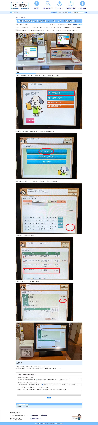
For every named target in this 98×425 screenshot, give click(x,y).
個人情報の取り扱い (36, 418)
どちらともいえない (41, 379)
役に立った (21, 379)
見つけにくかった (71, 384)
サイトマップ (35, 415)
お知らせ (23, 17)
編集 (27, 404)
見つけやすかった (23, 384)
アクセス (15, 12)
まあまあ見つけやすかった (35, 384)
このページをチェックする (21, 404)
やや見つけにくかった (59, 384)
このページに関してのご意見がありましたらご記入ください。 (33, 387)
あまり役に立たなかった (54, 379)
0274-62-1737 (16, 418)
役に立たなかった (65, 379)
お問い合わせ (44, 415)
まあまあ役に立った (30, 379)
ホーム (17, 17)
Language (53, 12)
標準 (66, 12)
